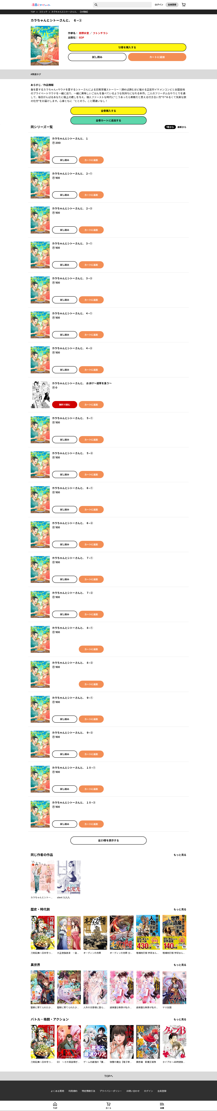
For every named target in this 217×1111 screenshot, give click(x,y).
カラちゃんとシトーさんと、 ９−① (72, 697)
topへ (108, 1076)
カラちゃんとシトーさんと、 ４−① (72, 313)
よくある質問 (57, 1091)
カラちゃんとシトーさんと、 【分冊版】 (70, 11)
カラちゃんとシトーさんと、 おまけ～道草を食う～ (82, 383)
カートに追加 (157, 57)
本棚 (162, 1108)
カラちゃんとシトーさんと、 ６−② (72, 523)
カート (108, 1108)
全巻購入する (108, 110)
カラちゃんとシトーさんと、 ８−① (72, 627)
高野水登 (84, 33)
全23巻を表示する (108, 840)
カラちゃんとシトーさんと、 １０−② (73, 802)
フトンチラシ (100, 33)
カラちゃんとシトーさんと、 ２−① (72, 173)
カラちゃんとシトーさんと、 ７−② (72, 592)
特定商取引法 (88, 1091)
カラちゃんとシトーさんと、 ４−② (72, 348)
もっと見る (180, 854)
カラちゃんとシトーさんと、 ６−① (72, 488)
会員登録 (172, 4)
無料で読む (64, 404)
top (33, 11)
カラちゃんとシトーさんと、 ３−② (72, 278)
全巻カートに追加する (108, 120)
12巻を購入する (127, 47)
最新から (181, 127)
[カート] (184, 5)
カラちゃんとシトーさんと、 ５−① (72, 418)
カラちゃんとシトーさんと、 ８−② (72, 662)
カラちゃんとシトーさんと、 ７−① (72, 558)
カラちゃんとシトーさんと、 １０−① (73, 767)
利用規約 (72, 1091)
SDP (81, 37)
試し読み (97, 57)
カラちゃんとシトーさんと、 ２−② (72, 208)
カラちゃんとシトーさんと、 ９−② (72, 732)
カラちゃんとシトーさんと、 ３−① (72, 243)
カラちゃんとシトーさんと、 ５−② (72, 453)
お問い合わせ (133, 1091)
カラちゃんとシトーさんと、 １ (70, 138)
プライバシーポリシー (111, 1091)
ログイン (159, 4)
